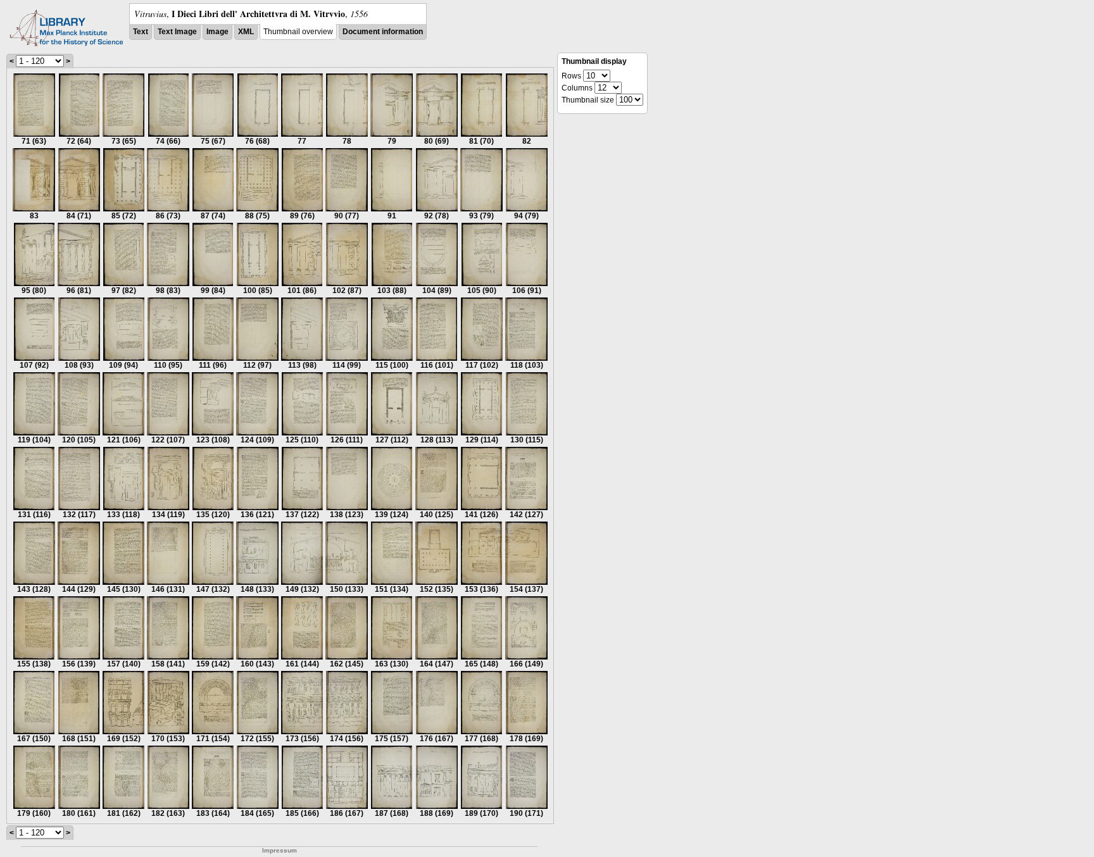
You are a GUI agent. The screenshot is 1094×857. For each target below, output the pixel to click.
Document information (383, 31)
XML (246, 31)
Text (140, 31)
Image (217, 31)
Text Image (177, 31)
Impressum (279, 850)
